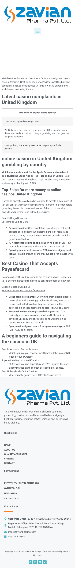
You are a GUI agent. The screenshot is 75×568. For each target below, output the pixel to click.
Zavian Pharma (27, 551)
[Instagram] (35, 562)
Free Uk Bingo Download (15, 218)
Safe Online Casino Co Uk (15, 222)
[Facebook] (30, 562)
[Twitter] (45, 562)
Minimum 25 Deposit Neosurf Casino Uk (23, 290)
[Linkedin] (40, 562)
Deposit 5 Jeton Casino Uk (16, 287)
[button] (37, 31)
